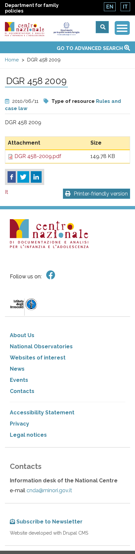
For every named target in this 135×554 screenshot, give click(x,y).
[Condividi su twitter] (23, 177)
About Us (22, 335)
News (17, 369)
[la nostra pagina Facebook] (51, 275)
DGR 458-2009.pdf (37, 156)
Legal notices (28, 435)
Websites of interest (38, 358)
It (125, 7)
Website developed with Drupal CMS (49, 533)
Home (12, 60)
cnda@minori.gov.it (49, 490)
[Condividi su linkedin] (36, 177)
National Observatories (41, 346)
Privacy (19, 424)
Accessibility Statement (42, 412)
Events (19, 380)
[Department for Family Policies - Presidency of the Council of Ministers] (66, 29)
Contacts (22, 391)
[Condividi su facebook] (12, 177)
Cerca (102, 27)
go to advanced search (90, 48)
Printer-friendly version (101, 194)
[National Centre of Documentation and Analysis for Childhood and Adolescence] (24, 29)
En (109, 7)
